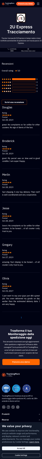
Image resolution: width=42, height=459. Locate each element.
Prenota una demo (21, 362)
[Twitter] (13, 407)
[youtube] (18, 407)
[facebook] (8, 407)
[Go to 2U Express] (21, 17)
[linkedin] (4, 407)
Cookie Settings (21, 455)
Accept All (21, 448)
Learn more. (34, 442)
